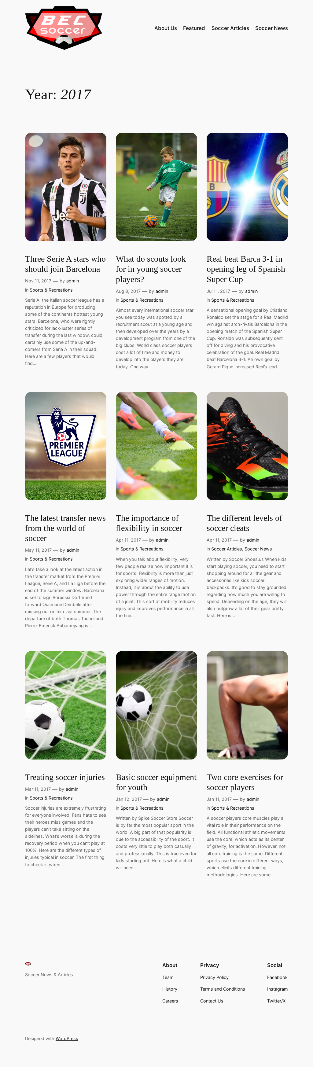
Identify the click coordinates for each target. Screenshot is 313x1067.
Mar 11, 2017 (38, 789)
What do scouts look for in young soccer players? (151, 269)
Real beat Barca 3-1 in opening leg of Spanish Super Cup (246, 269)
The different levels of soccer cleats (244, 523)
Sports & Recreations (51, 290)
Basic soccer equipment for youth (156, 782)
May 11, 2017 (38, 550)
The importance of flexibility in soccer (149, 523)
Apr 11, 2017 (128, 540)
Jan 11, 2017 (219, 799)
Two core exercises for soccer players (245, 782)
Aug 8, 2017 (128, 291)
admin (72, 280)
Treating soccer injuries (65, 777)
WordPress (67, 1038)
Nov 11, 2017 (38, 280)
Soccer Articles (226, 548)
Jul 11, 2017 (218, 291)
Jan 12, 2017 (129, 799)
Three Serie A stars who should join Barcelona (65, 264)
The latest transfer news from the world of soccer (65, 528)
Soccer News (258, 548)
